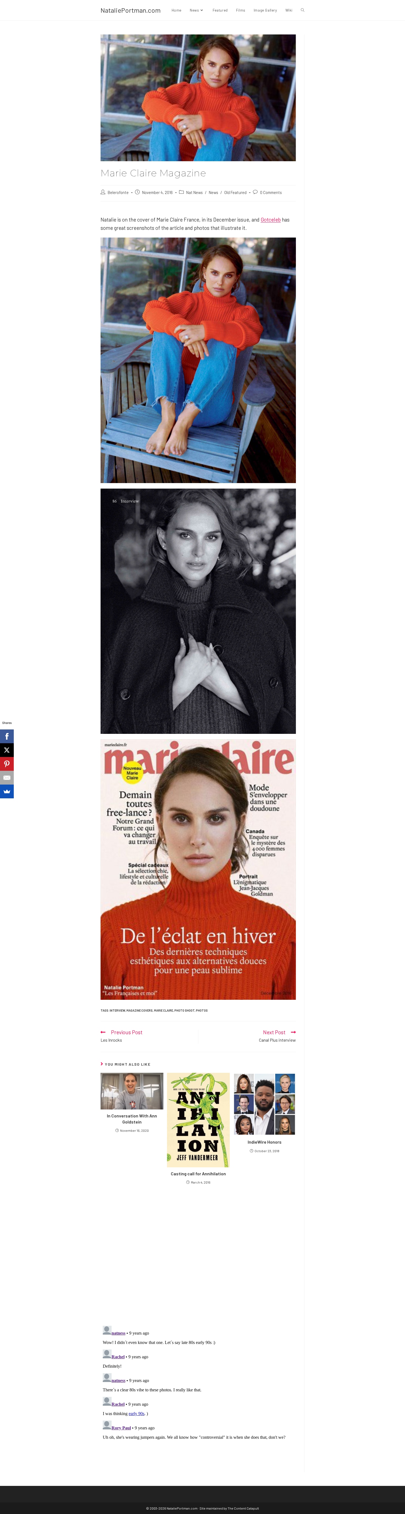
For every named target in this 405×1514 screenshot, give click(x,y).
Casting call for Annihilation (198, 1173)
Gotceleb (271, 219)
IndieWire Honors (265, 1141)
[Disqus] (198, 1392)
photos (202, 1010)
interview (117, 1010)
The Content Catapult (243, 1508)
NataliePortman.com (131, 10)
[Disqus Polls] (198, 1255)
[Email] (7, 778)
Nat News (194, 192)
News (213, 192)
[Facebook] (7, 736)
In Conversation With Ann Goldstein (132, 1118)
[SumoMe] (7, 791)
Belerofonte (118, 192)
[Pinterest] (7, 764)
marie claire (163, 1010)
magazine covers (139, 1010)
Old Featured (235, 192)
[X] (7, 750)
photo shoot (184, 1010)
